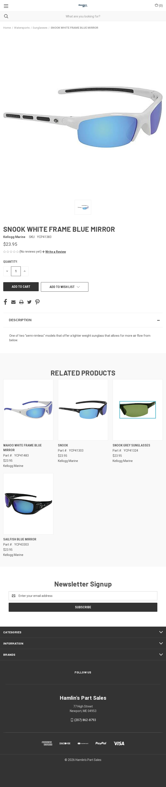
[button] (54, 251)
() (160, 5)
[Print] (21, 302)
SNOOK (63, 445)
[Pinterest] (37, 302)
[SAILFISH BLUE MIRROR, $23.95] (28, 504)
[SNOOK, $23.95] (83, 410)
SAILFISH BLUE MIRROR (19, 539)
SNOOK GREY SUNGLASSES (131, 445)
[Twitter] (29, 302)
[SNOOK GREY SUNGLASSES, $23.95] (137, 410)
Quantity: (10, 261)
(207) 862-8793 (85, 720)
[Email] (13, 302)
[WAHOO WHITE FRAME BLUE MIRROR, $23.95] (28, 410)
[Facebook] (5, 302)
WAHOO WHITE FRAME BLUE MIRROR (22, 447)
